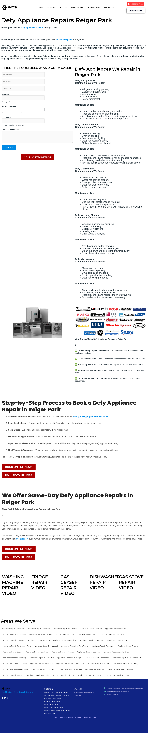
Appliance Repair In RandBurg (126, 664)
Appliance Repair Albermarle (65, 629)
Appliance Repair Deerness (118, 640)
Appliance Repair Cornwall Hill (92, 640)
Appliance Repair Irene (94, 669)
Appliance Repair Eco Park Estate (74, 646)
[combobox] (23, 109)
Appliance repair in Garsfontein (96, 658)
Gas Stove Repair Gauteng (52, 701)
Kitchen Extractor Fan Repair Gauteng (56, 692)
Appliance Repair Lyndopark (89, 675)
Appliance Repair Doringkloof (46, 646)
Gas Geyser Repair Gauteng (52, 698)
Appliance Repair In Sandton (42, 669)
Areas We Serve (94, 7)
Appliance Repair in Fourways (69, 658)
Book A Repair (109, 7)
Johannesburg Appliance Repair (117, 675)
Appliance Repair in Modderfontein (70, 664)
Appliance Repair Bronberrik (113, 634)
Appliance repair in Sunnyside (70, 669)
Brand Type (6, 117)
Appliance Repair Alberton (91, 629)
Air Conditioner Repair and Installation (56, 695)
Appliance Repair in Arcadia (63, 652)
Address (6, 94)
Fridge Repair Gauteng (51, 704)
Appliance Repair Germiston (13, 629)
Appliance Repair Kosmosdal (38, 675)
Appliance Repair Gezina (12, 652)
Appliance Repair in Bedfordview (116, 652)
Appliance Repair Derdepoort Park (17, 646)
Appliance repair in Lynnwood (15, 664)
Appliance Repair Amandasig (14, 634)
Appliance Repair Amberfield (40, 634)
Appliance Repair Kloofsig (13, 675)
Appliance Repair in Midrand (41, 664)
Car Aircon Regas (49, 713)
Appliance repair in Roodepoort (15, 669)
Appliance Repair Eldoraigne (103, 646)
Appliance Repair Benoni (88, 634)
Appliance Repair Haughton (37, 652)
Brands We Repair (77, 7)
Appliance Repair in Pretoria (99, 664)
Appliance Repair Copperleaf (64, 640)
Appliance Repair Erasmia (128, 646)
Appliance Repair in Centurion (42, 658)
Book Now (9, 147)
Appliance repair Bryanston (39, 640)
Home (41, 7)
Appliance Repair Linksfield (64, 675)
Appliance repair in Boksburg (14, 658)
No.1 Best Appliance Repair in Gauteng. (18, 692)
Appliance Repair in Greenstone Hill (127, 658)
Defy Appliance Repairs (32, 28)
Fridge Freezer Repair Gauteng (53, 707)
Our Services (51, 7)
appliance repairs (63, 39)
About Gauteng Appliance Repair (84, 692)
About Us (63, 7)
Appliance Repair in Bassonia (88, 652)
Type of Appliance (9, 106)
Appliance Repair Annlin (65, 634)
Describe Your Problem (11, 129)
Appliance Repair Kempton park (120, 669)
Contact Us (77, 695)
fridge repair (22, 538)
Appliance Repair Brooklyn (13, 640)
